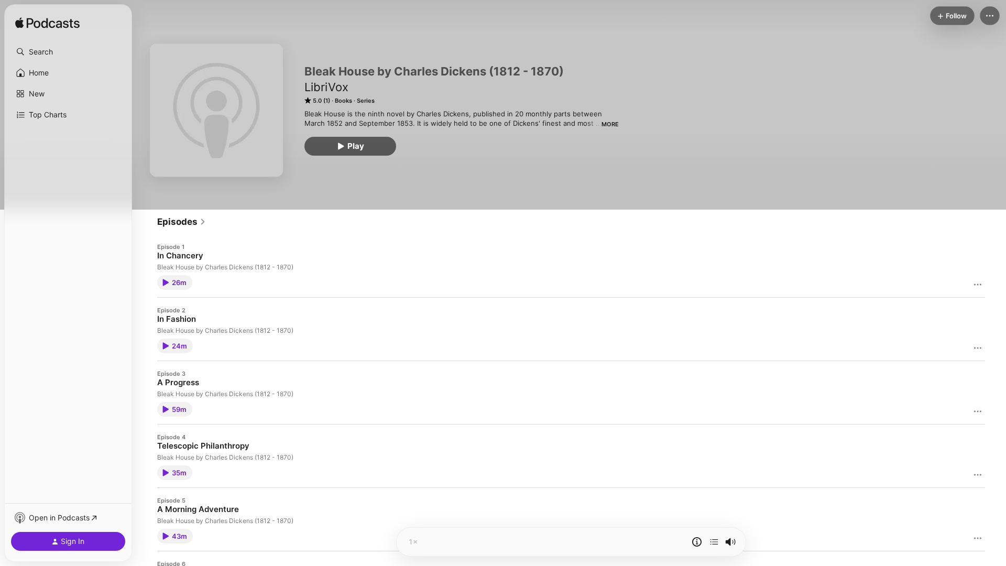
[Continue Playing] (714, 542)
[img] (47, 23)
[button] (68, 52)
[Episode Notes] (697, 542)
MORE (610, 124)
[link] (181, 221)
